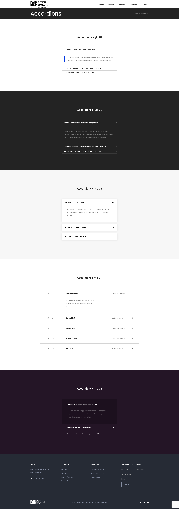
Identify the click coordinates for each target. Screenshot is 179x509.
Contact (143, 4)
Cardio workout (71, 328)
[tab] (89, 50)
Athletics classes (72, 338)
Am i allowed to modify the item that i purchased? (83, 151)
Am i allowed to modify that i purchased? (83, 434)
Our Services (65, 473)
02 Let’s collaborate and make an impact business (81, 68)
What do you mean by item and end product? (81, 123)
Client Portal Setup (97, 469)
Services (111, 4)
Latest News (95, 477)
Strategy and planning (74, 202)
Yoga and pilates (72, 293)
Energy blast (70, 318)
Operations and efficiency (75, 237)
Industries (121, 4)
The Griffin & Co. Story (98, 473)
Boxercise (69, 348)
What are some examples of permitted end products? (85, 146)
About (101, 4)
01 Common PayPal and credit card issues (78, 50)
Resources (133, 4)
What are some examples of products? (82, 427)
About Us (64, 469)
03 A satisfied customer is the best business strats (81, 73)
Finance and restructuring (75, 227)
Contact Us (64, 481)
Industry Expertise (67, 477)
